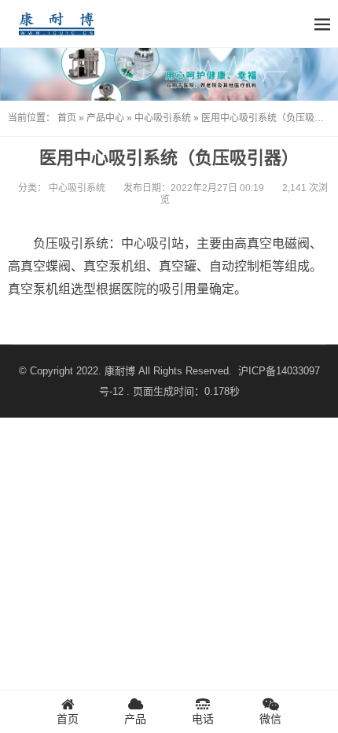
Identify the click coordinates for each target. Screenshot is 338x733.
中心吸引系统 (162, 117)
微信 (270, 719)
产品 (135, 719)
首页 (66, 117)
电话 (203, 719)
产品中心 (105, 117)
